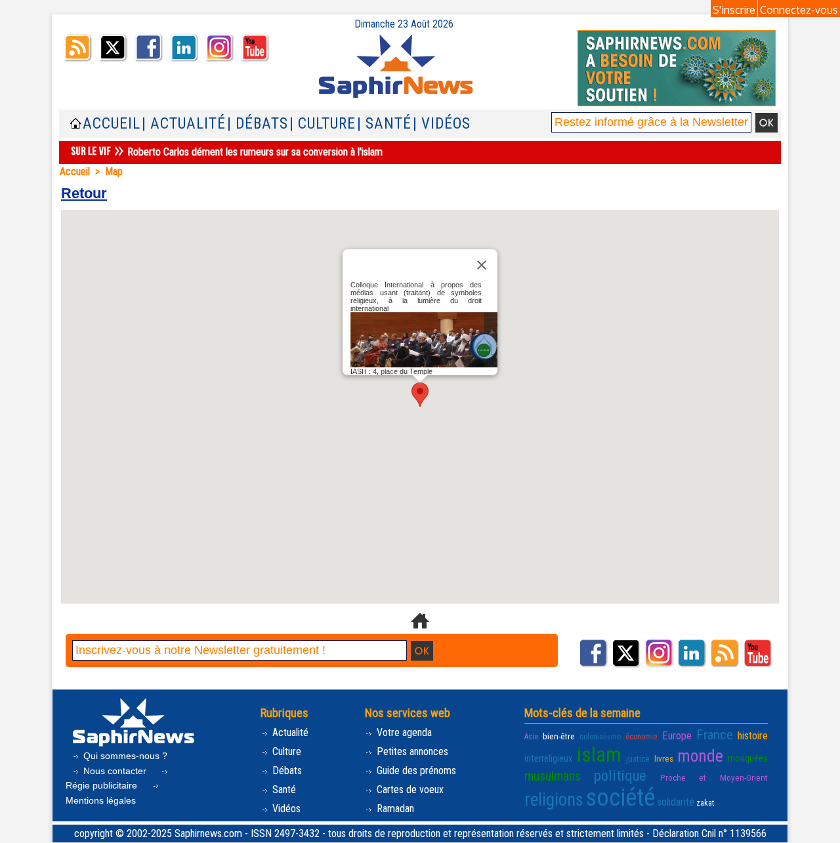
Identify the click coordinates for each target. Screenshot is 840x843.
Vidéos (285, 808)
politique (620, 775)
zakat (705, 803)
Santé (283, 789)
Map (114, 171)
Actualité (289, 732)
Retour (84, 193)
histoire (753, 736)
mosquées (748, 758)
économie (641, 736)
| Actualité (184, 124)
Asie (531, 736)
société (620, 798)
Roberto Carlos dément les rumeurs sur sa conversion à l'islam (255, 152)
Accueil (111, 124)
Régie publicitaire (103, 785)
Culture (285, 751)
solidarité (675, 802)
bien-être (559, 736)
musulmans (552, 776)
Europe (677, 736)
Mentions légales (101, 800)
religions (553, 799)
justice (638, 758)
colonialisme (600, 736)
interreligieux (548, 758)
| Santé (384, 124)
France (714, 735)
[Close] (481, 265)
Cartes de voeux (409, 789)
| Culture (322, 124)
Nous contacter (115, 771)
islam (599, 755)
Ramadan (394, 808)
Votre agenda (403, 732)
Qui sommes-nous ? (124, 755)
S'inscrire (734, 9)
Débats (286, 770)
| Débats (257, 124)
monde (700, 756)
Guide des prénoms (415, 770)
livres (663, 758)
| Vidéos (442, 124)
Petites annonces (411, 751)
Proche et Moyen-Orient (714, 777)
